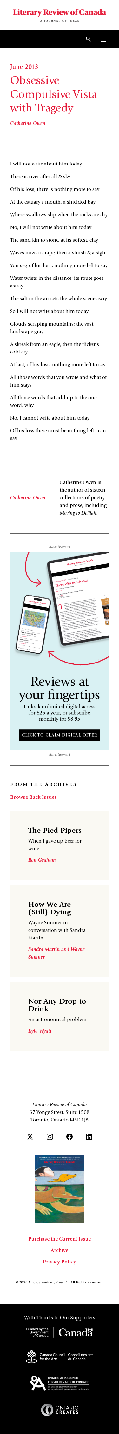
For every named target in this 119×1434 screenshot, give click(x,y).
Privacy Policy (59, 1262)
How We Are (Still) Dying (49, 909)
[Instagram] (50, 1137)
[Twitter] (30, 1137)
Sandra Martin (44, 949)
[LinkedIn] (89, 1137)
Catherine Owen (27, 123)
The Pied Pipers (55, 831)
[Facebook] (69, 1137)
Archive (59, 1250)
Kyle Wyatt (39, 1031)
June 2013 (24, 67)
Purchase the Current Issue (59, 1239)
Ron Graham (42, 860)
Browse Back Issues (33, 797)
